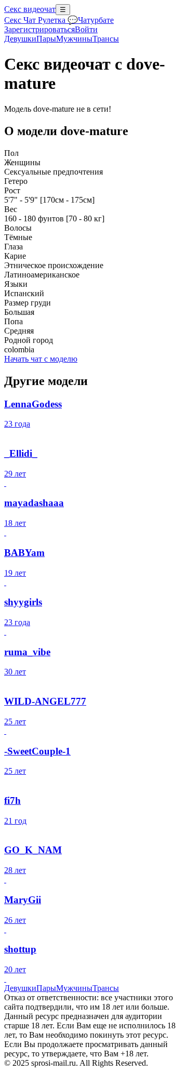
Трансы (105, 38)
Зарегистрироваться (39, 29)
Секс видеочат (30, 9)
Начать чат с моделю (40, 358)
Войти (86, 29)
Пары (46, 38)
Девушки (20, 38)
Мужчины (74, 38)
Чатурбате (96, 20)
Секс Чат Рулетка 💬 (41, 20)
